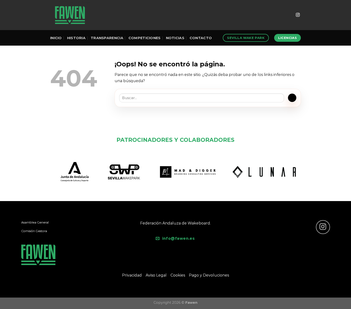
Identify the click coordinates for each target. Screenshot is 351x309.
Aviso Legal (156, 275)
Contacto (201, 38)
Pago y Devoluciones (209, 275)
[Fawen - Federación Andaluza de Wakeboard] (70, 15)
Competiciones (144, 38)
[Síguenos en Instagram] (298, 15)
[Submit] (292, 98)
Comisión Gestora (34, 231)
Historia (76, 38)
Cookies (177, 275)
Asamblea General (35, 222)
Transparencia (107, 38)
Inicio (56, 38)
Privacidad (132, 275)
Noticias (175, 38)
